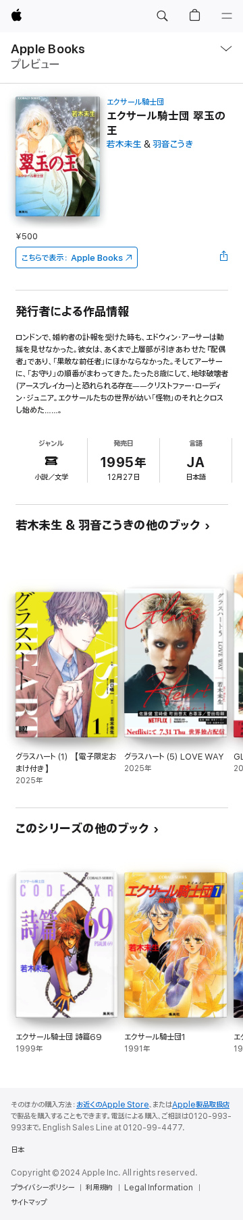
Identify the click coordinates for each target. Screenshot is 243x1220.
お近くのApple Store (112, 1104)
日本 (17, 1150)
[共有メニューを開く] (223, 257)
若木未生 (124, 144)
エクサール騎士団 (135, 102)
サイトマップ (29, 1202)
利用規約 (99, 1187)
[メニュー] (227, 16)
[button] (162, 16)
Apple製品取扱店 (201, 1104)
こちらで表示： (72, 258)
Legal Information (158, 1187)
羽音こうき (173, 144)
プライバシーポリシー (42, 1187)
